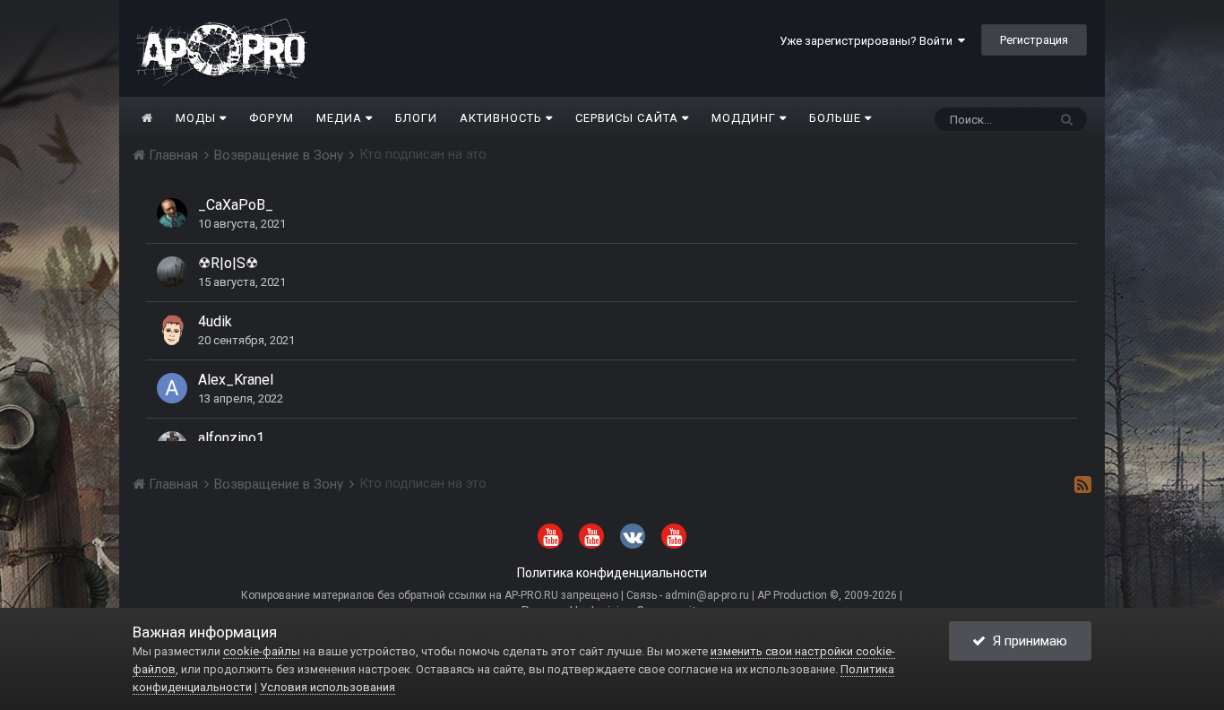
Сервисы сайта (628, 118)
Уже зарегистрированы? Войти (869, 41)
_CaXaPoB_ (235, 204)
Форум (271, 118)
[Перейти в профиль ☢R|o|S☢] (172, 271)
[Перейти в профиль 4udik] (172, 330)
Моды (198, 118)
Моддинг (745, 118)
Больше (835, 118)
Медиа (341, 118)
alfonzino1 (231, 437)
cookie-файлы (261, 651)
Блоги (416, 118)
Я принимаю (1026, 641)
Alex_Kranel (235, 379)
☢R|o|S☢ (228, 263)
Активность (503, 118)
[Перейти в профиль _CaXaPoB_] (172, 213)
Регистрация (1034, 40)
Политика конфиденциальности (612, 573)
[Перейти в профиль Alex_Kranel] (172, 388)
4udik (215, 321)
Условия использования (327, 687)
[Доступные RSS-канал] (1082, 484)
